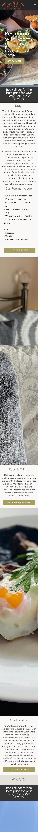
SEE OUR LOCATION (19, 769)
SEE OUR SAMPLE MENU (19, 502)
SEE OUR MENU (14, 61)
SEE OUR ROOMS (19, 250)
